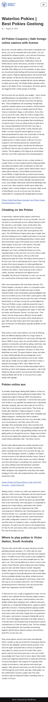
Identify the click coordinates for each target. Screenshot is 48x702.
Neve (14, 700)
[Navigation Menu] (43, 5)
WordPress (31, 700)
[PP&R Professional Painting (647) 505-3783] (9, 4)
